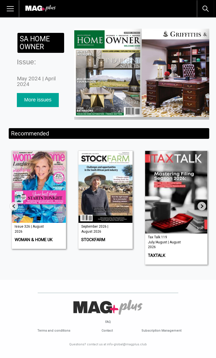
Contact (107, 330)
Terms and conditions (53, 330)
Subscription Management (161, 330)
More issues (37, 99)
